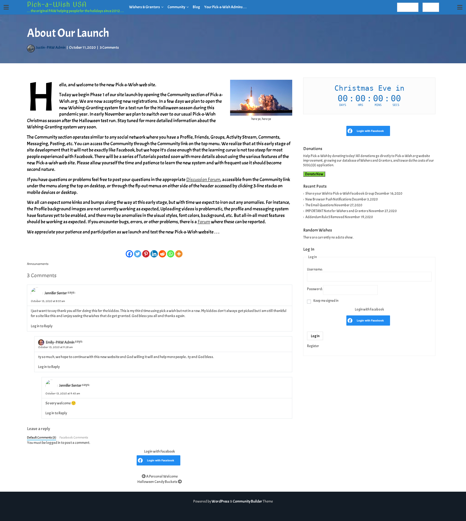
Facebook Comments (73, 437)
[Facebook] (129, 251)
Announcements (38, 264)
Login (431, 7)
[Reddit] (162, 251)
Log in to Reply (41, 326)
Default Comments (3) (41, 437)
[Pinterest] (146, 251)
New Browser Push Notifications (328, 199)
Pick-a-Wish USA (56, 4)
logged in (53, 442)
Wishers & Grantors (144, 7)
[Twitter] (137, 251)
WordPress (220, 501)
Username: (315, 269)
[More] (179, 251)
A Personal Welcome (162, 476)
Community (176, 7)
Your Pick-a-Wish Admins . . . (225, 7)
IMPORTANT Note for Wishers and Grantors (336, 211)
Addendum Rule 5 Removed (324, 217)
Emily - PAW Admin (60, 342)
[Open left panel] (6, 7)
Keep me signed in (325, 300)
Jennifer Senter (56, 293)
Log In (315, 336)
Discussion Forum (203, 179)
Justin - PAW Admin (51, 47)
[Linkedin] (154, 251)
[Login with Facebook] (140, 460)
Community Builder (247, 501)
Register (407, 7)
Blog (196, 7)
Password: (315, 289)
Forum (204, 222)
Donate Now (314, 174)
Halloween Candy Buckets (157, 481)
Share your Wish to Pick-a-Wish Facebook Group (339, 193)
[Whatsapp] (170, 251)
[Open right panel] (459, 7)
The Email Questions (319, 205)
